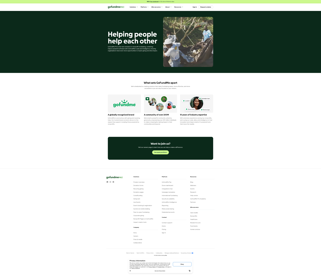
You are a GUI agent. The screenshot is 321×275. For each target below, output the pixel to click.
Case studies (194, 212)
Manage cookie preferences (172, 253)
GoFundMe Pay (166, 182)
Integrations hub (167, 189)
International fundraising (170, 195)
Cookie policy (159, 253)
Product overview (138, 182)
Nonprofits (193, 216)
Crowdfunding (137, 195)
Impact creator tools (139, 222)
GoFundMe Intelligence (169, 202)
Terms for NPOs (140, 253)
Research (193, 192)
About (167, 7)
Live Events (136, 202)
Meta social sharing (168, 209)
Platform (144, 7)
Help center (194, 195)
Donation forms (138, 185)
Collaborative (137, 243)
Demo (164, 226)
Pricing (164, 229)
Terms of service (130, 253)
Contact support (167, 222)
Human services (195, 229)
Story (135, 232)
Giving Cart (136, 199)
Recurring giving (138, 189)
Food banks (194, 226)
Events (192, 189)
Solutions (133, 7)
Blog (191, 182)
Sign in (195, 7)
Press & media (137, 239)
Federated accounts (168, 212)
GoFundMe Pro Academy (198, 199)
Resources (177, 7)
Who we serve (156, 7)
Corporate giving (138, 215)
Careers (135, 236)
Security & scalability (168, 199)
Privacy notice (150, 253)
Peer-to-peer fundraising (141, 212)
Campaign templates (168, 192)
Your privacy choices (186, 253)
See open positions (160, 152)
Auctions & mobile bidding (141, 209)
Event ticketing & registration (142, 205)
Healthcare (193, 219)
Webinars (193, 185)
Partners (193, 202)
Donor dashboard (167, 185)
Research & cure (195, 222)
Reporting (165, 205)
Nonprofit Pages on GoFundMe (143, 219)
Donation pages (138, 192)
